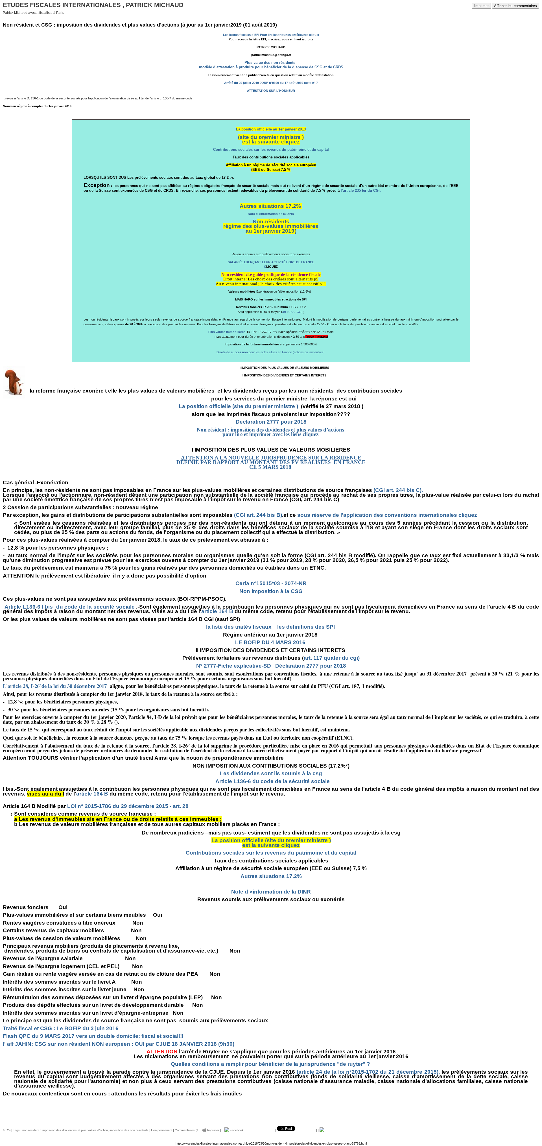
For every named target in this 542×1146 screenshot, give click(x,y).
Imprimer (481, 6)
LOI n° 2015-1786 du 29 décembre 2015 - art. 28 (128, 806)
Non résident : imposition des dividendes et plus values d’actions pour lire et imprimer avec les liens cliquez (271, 432)
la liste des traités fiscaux (239, 627)
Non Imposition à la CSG (271, 591)
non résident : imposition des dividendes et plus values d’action (65, 1130)
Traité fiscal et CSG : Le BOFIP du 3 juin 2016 (61, 1028)
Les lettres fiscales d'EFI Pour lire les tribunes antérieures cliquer (271, 34)
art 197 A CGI (292, 311)
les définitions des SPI (306, 627)
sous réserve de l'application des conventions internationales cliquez (387, 515)
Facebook (236, 1130)
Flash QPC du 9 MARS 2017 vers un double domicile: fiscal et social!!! (93, 1036)
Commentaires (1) (187, 1130)
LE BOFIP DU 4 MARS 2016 (270, 642)
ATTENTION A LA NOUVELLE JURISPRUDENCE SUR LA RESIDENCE (271, 458)
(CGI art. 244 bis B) (258, 515)
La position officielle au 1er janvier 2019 (271, 129)
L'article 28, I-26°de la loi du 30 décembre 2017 (55, 686)
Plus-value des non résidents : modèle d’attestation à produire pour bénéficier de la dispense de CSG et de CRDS (271, 64)
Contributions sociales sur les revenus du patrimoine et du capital (271, 149)
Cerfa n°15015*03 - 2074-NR (271, 583)
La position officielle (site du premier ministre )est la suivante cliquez (271, 842)
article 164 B (217, 611)
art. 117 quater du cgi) (332, 658)
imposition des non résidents (129, 1130)
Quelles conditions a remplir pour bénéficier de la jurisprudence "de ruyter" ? (270, 1064)
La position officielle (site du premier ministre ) (238, 406)
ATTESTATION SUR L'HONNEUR (271, 90)
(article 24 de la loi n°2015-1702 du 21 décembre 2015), (368, 1072)
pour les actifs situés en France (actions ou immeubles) (271, 352)
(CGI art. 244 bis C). (398, 490)
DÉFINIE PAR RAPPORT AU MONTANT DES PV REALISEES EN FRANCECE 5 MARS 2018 (271, 464)
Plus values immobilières (227, 332)
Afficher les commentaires (515, 6)
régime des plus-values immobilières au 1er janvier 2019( (270, 228)
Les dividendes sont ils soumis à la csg (271, 773)
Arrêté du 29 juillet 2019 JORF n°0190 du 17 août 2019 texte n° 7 (271, 82)
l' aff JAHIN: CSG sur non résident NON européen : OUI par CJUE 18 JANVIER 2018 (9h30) (118, 1044)
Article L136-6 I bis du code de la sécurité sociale (69, 607)
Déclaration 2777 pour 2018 (271, 422)
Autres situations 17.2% (270, 206)
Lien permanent (161, 1130)
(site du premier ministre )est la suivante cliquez (271, 139)
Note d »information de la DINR (271, 213)
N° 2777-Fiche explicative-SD (233, 666)
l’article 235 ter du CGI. (360, 190)
